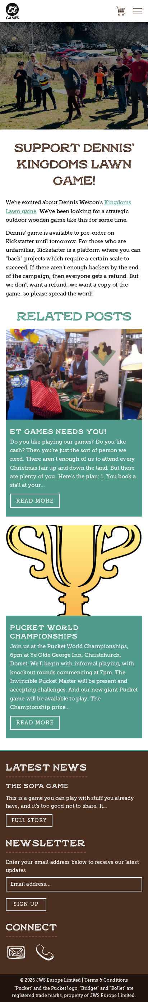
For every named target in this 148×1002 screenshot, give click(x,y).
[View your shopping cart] (120, 11)
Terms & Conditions (106, 980)
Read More (35, 501)
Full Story (29, 820)
